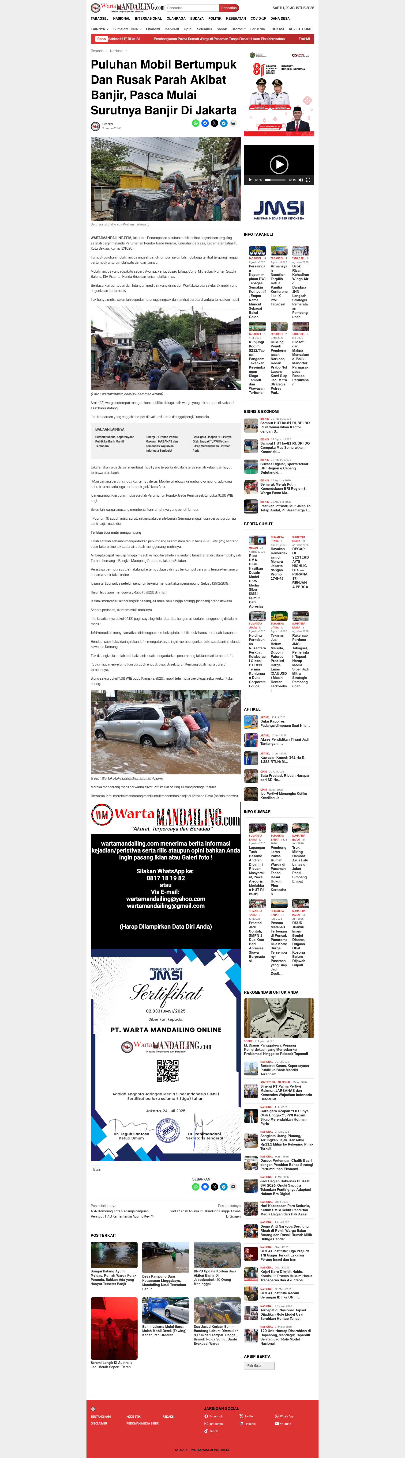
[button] (279, 164)
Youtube (285, 1424)
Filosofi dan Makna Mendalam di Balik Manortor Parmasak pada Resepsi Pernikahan (300, 363)
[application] (279, 165)
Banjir (97, 1169)
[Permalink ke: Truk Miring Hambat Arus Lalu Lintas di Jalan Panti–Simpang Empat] (300, 828)
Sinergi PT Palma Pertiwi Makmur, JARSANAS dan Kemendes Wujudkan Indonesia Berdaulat (162, 444)
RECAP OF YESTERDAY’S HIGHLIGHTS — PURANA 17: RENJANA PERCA (300, 568)
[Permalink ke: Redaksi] (95, 126)
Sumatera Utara (277, 539)
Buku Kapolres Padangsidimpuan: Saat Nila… (285, 724)
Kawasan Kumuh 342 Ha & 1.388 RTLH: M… (282, 760)
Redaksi (168, 1417)
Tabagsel (255, 258)
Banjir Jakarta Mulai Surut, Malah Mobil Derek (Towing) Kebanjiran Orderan (164, 1331)
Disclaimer (99, 1423)
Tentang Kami (101, 1417)
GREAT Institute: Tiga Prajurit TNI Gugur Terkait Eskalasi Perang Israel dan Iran (284, 1255)
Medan (253, 548)
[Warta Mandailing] (128, 7)
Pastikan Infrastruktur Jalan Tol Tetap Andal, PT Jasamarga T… (285, 508)
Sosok (248, 1041)
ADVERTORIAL (268, 1082)
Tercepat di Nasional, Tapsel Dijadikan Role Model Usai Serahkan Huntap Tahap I (283, 1315)
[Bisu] (300, 180)
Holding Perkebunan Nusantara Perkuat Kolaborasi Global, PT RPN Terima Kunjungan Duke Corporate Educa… (257, 661)
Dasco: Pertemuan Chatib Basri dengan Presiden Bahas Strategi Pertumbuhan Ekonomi (286, 1165)
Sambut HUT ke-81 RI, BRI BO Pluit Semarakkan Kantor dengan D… (285, 427)
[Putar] (250, 180)
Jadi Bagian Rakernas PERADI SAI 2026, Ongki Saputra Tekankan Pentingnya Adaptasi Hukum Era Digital (285, 1187)
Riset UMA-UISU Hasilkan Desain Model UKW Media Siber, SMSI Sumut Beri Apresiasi (256, 581)
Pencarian (229, 8)
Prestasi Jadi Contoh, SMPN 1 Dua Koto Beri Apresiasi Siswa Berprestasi (257, 942)
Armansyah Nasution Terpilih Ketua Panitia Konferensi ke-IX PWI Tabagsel (279, 286)
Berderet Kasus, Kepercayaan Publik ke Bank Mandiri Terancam (114, 441)
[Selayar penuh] (308, 180)
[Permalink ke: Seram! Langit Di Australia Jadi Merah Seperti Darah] (114, 1328)
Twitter (249, 1416)
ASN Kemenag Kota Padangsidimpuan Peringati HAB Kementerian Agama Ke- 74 (122, 1211)
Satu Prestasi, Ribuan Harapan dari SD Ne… (285, 778)
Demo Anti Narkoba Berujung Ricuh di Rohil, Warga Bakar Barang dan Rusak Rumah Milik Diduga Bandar (286, 1233)
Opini (263, 771)
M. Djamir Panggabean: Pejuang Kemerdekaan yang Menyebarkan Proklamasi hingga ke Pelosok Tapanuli (276, 1049)
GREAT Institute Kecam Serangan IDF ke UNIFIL (280, 1295)
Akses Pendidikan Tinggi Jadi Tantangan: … (284, 742)
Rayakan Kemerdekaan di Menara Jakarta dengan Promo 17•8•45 (279, 564)
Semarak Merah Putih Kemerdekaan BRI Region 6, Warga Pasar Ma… (283, 489)
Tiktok (214, 1431)
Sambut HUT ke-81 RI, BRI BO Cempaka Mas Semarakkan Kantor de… (285, 448)
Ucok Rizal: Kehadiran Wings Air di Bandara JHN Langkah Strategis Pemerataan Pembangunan (300, 292)
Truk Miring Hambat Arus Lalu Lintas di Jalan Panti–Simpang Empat (277, 39)
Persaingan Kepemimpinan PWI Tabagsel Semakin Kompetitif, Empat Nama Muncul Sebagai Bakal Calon (257, 292)
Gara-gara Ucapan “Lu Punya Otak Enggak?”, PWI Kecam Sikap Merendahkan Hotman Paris (212, 444)
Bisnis (264, 419)
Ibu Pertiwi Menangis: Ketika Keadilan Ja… (283, 796)
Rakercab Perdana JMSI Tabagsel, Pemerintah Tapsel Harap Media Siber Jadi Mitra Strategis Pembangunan (300, 661)
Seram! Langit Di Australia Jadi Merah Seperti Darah (111, 1365)
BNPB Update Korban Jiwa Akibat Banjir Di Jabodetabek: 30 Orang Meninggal (215, 1277)
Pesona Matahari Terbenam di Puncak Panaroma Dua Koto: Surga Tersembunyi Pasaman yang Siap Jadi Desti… (279, 948)
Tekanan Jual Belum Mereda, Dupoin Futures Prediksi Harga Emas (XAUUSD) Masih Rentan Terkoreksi (279, 663)
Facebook (216, 1416)
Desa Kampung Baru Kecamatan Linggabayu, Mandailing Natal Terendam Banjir (164, 1283)
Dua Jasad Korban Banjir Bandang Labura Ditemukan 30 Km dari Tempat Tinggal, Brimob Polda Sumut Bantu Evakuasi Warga (216, 1335)
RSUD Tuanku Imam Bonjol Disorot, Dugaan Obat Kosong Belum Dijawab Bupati (298, 944)
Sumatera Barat (255, 838)
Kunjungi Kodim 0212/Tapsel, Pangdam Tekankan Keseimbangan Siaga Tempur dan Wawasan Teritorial (257, 367)
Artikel (265, 717)
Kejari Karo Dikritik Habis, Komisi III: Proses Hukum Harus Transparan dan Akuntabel (286, 1276)
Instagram (216, 1424)
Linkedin (250, 1424)
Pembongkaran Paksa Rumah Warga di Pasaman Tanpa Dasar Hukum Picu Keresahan (147, 39)
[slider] (275, 180)
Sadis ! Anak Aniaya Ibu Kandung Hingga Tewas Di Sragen (205, 1211)
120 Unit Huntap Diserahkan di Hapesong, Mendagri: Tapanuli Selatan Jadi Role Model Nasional (285, 1337)
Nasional (266, 1062)
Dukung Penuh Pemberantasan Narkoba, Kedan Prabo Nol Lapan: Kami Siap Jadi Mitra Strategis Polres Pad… (279, 367)
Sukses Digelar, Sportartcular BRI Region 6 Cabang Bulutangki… (284, 468)
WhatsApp (287, 1416)
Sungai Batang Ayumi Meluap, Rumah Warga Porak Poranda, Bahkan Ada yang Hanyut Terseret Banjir (113, 1277)
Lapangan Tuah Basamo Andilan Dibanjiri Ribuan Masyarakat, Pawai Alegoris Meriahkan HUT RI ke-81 (257, 871)
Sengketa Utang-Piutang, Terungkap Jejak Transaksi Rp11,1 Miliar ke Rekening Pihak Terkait (286, 1142)
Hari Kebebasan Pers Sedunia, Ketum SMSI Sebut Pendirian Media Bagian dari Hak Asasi (285, 1210)
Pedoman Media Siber (143, 1423)
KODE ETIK (133, 1417)
